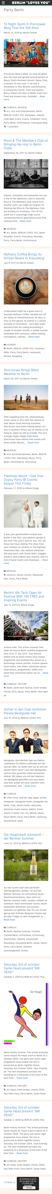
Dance (20, 575)
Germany (39, 348)
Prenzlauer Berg (39, 123)
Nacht (44, 943)
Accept (29, 1188)
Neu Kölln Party (11, 1093)
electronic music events (16, 809)
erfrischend (25, 935)
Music (32, 458)
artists (43, 797)
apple (36, 797)
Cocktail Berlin (11, 935)
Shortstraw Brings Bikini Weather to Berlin (21, 372)
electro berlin (23, 805)
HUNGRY (11, 344)
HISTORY (22, 684)
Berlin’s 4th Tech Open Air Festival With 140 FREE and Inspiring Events (24, 596)
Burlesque (30, 115)
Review (7, 356)
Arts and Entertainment (23, 111)
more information (28, 1184)
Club (13, 805)
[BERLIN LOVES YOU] (31, 2)
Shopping (17, 356)
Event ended (40, 687)
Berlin (39, 111)
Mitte (6, 352)
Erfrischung (38, 935)
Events (25, 119)
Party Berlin (10, 123)
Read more (25, 221)
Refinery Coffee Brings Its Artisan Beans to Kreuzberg (24, 256)
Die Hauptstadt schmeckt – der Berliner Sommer (24, 836)
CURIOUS (11, 107)
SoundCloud (10, 821)
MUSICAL (22, 107)
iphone (33, 813)
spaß (20, 821)
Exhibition (35, 119)
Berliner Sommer (22, 931)
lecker (37, 943)
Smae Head (40, 1093)
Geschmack (10, 939)
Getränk (21, 939)
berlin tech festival (23, 687)
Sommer (27, 946)
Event (18, 119)
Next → (11, 1182)
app (30, 797)
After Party (12, 797)
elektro (32, 809)
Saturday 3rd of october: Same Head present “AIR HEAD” (22, 968)
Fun (22, 813)
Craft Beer (9, 119)
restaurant (35, 352)
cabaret (40, 115)
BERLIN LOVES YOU (14, 115)
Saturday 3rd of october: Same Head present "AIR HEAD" (22, 1111)
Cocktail (36, 931)
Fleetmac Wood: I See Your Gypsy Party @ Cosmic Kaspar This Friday (24, 479)
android (23, 797)
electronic (36, 805)
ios (26, 813)
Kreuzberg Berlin (24, 943)
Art (8, 111)
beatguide (9, 801)
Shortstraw (30, 462)
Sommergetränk (12, 950)
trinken (24, 950)
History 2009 (37, 1089)
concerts (11, 575)
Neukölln (38, 236)
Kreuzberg (27, 236)
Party (44, 119)
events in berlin (11, 813)
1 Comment (12, 126)
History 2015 (10, 691)
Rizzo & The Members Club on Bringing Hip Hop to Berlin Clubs (26, 144)
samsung (41, 817)
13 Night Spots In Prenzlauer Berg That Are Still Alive (25, 26)
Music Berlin (10, 817)
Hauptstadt (32, 939)
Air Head (11, 1089)
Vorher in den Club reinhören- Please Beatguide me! (25, 711)
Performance (23, 123)
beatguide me (40, 801)
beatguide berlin (23, 801)
